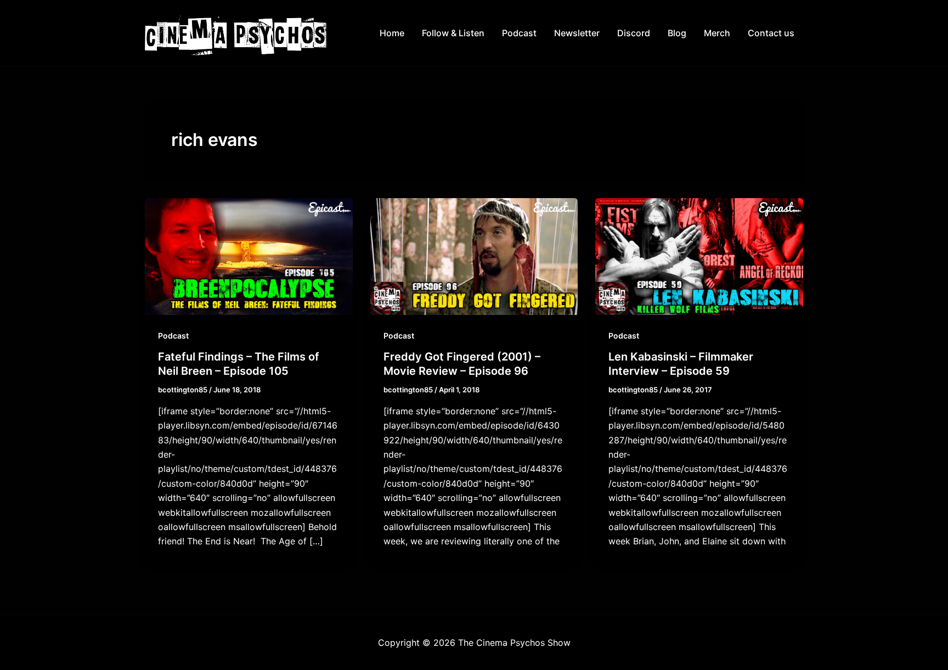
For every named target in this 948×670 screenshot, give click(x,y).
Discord (633, 32)
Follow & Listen (453, 32)
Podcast (519, 32)
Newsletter (577, 32)
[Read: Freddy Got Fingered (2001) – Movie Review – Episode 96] (474, 255)
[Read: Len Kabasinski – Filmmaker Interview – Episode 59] (699, 255)
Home (392, 32)
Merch (717, 32)
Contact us (771, 32)
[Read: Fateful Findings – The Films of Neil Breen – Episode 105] (249, 255)
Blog (677, 32)
